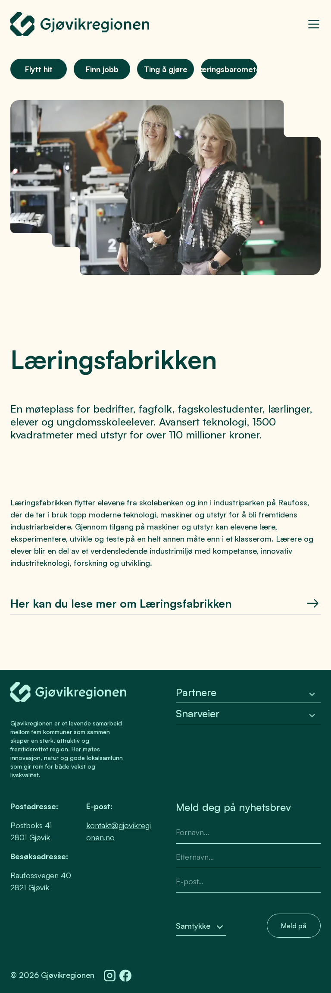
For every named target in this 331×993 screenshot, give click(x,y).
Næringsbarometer (229, 69)
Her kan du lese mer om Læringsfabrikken (121, 603)
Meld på (293, 925)
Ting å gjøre (165, 69)
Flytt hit (39, 69)
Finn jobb (102, 69)
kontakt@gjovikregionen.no (118, 831)
